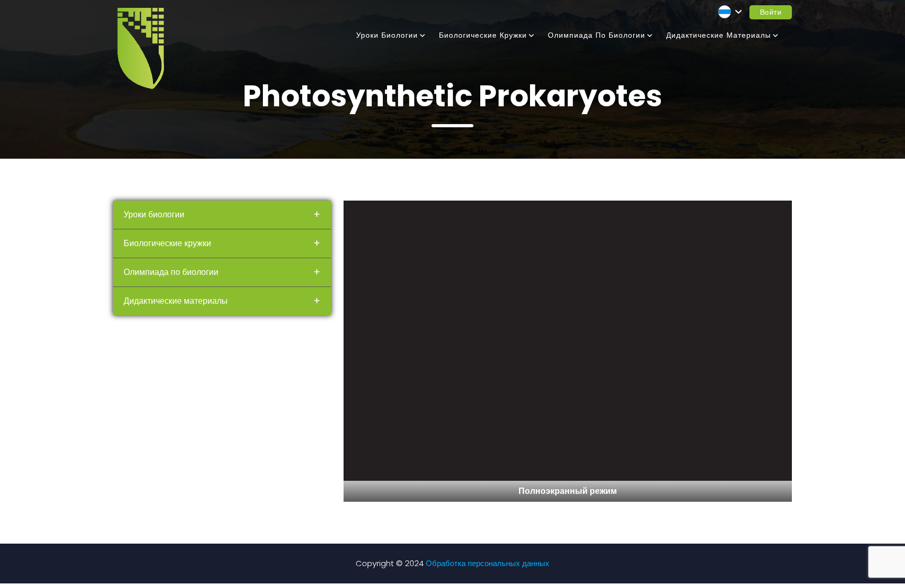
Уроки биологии (387, 35)
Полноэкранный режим (567, 491)
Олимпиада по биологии (596, 35)
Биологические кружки (483, 35)
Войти (771, 12)
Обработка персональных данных (487, 563)
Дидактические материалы (718, 35)
